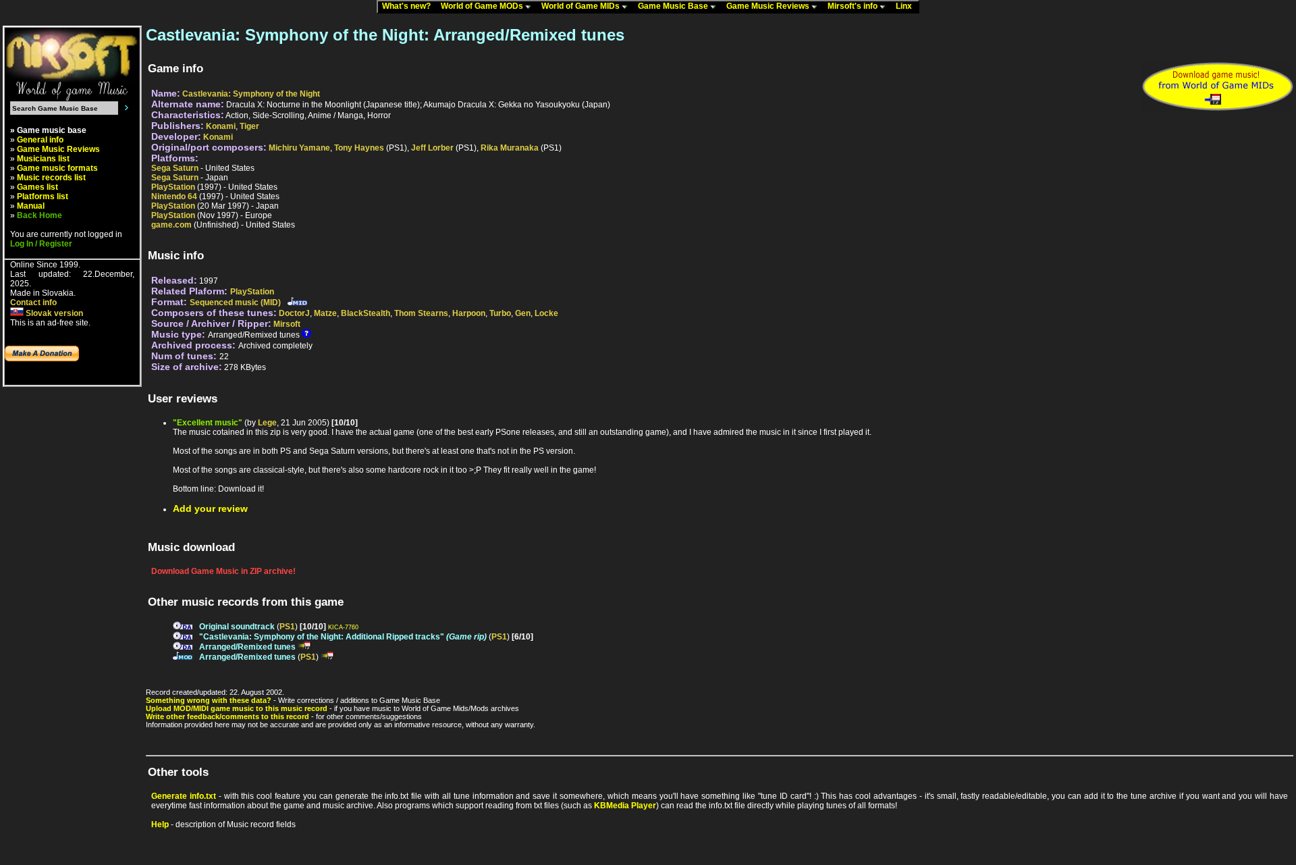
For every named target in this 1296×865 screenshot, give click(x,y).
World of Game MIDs (581, 6)
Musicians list (43, 158)
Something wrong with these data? (208, 700)
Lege (267, 422)
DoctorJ (294, 313)
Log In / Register (41, 243)
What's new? (409, 6)
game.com (171, 225)
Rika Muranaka (510, 148)
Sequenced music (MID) (235, 302)
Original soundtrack (237, 626)
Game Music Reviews (768, 6)
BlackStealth (365, 313)
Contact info (33, 302)
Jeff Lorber (432, 148)
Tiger (249, 126)
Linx (907, 6)
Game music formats (57, 168)
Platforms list (42, 196)
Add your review (210, 508)
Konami (221, 126)
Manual (31, 206)
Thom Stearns (421, 313)
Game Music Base (674, 6)
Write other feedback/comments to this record (227, 716)
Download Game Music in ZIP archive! (223, 571)
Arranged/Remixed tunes (247, 647)
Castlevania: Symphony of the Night (251, 94)
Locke (546, 313)
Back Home (39, 215)
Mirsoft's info (854, 6)
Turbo (500, 313)
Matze (325, 313)
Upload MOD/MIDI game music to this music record (236, 708)
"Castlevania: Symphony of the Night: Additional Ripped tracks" (343, 636)
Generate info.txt (183, 796)
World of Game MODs (483, 6)
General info (40, 140)
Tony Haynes (359, 148)
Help (160, 824)
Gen (523, 313)
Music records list (51, 177)
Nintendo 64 (174, 196)
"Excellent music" (207, 422)
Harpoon (468, 313)
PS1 (287, 626)
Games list (37, 187)
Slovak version (53, 313)
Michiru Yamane (299, 148)
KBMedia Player (625, 805)
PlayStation (173, 187)
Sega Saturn (174, 168)
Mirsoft (286, 324)
